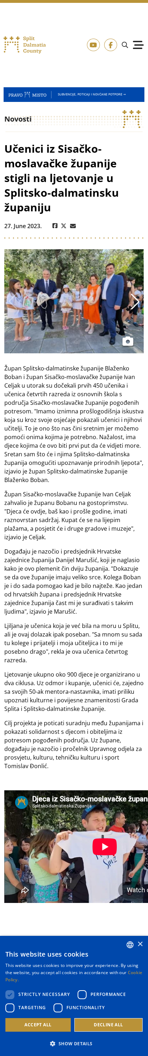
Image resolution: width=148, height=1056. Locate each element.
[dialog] (74, 996)
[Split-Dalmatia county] (25, 45)
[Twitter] (63, 226)
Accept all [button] (37, 1025)
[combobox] (130, 944)
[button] (74, 1043)
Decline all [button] (108, 1025)
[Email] (73, 226)
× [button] (140, 944)
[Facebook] (54, 226)
